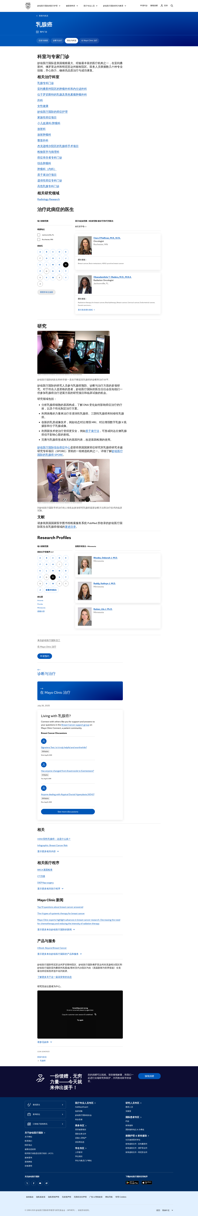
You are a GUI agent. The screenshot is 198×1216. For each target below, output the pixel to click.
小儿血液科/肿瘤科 (48, 123)
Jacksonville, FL (48, 235)
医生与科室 (71, 40)
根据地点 (41, 229)
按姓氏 (40, 246)
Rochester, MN (47, 239)
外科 (40, 100)
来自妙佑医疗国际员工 (48, 640)
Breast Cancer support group (75, 724)
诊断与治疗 (57, 40)
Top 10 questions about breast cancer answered (60, 907)
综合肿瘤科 (44, 163)
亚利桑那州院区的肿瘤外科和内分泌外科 (62, 88)
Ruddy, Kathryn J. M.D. (105, 583)
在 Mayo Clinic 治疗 (89, 40)
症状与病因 (43, 40)
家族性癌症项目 (47, 117)
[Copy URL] (95, 1014)
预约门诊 (43, 32)
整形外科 (42, 140)
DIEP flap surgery (45, 882)
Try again (80, 1020)
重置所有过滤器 (46, 292)
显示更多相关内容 (46, 851)
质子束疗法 (92, 431)
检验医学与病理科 (48, 151)
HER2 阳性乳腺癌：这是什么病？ (54, 839)
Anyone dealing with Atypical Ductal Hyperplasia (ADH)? (67, 794)
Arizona (40, 600)
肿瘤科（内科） (47, 169)
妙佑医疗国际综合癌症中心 (53, 447)
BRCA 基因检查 (44, 869)
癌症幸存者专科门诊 (49, 157)
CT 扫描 (41, 876)
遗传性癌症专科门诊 (49, 180)
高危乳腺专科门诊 (48, 186)
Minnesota (41, 608)
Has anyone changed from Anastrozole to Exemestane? (67, 770)
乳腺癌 (44, 24)
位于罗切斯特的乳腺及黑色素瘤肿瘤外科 (62, 94)
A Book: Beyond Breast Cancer (52, 947)
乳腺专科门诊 (45, 83)
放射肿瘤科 (44, 134)
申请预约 (44, 656)
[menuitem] (43, 40)
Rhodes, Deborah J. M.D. (106, 557)
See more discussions (68, 811)
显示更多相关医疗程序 (48, 888)
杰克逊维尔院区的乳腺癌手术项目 (58, 146)
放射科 (41, 129)
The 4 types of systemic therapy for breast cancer (61, 913)
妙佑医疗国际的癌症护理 (52, 111)
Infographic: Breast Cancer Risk (52, 845)
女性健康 (42, 106)
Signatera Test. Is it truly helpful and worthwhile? (64, 747)
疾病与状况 (43, 16)
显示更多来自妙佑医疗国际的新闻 (54, 929)
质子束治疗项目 (47, 174)
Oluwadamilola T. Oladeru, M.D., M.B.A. (113, 277)
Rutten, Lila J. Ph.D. (103, 609)
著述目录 (70, 526)
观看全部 (41, 611)
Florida (40, 604)
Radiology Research (48, 199)
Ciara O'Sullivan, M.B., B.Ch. (107, 238)
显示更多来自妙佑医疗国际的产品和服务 (58, 954)
